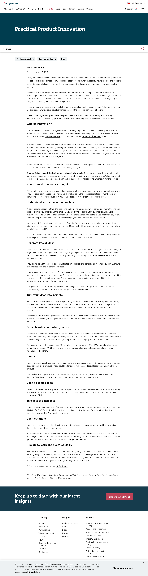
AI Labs (41, 536)
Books (65, 533)
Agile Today (61, 466)
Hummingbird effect (91, 136)
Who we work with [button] (35, 9)
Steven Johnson (52, 136)
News (41, 540)
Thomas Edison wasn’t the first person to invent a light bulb (55, 173)
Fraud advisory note (95, 557)
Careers (42, 549)
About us (42, 523)
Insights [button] (49, 9)
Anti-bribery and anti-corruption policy (95, 552)
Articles (65, 526)
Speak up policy (93, 548)
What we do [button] (8, 9)
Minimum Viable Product (64, 433)
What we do (43, 526)
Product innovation (25, 59)
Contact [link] (90, 9)
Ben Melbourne (36, 67)
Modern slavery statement (97, 532)
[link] (119, 496)
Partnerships (44, 530)
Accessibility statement (96, 529)
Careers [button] (72, 9)
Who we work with (46, 533)
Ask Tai (141, 9)
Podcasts (66, 536)
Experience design (47, 59)
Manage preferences (123, 568)
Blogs (64, 530)
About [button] (81, 9)
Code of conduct (93, 535)
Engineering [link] (61, 9)
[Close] (143, 562)
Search (130, 9)
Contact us (43, 552)
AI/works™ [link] (20, 9)
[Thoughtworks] (10, 2)
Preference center (70, 523)
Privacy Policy (33, 572)
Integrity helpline (93, 539)
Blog (63, 59)
